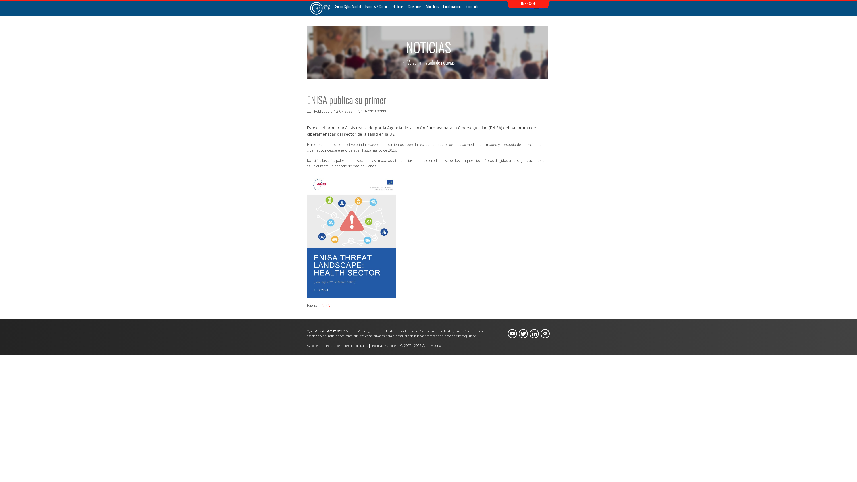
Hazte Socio (528, 3)
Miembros (432, 6)
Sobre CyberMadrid (348, 6)
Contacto (472, 6)
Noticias (398, 6)
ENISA (325, 305)
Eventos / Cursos (376, 6)
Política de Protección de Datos (347, 346)
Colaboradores (452, 6)
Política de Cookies (384, 346)
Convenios (415, 6)
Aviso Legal (314, 346)
